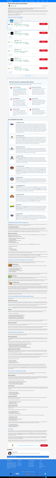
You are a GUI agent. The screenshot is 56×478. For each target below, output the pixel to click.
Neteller (14, 105)
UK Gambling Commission (16, 90)
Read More (13, 454)
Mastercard (32, 301)
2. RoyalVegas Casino (20, 135)
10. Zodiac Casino (19, 213)
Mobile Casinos (20, 465)
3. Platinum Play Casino (20, 146)
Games (47, 1)
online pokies (21, 265)
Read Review (37, 445)
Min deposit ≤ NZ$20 (27, 20)
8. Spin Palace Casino (20, 194)
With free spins (16, 20)
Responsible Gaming (42, 466)
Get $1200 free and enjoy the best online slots (26, 445)
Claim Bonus (44, 445)
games (33, 104)
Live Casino (19, 462)
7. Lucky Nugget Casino (20, 185)
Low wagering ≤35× (21, 20)
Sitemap (40, 467)
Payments (37, 1)
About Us (40, 462)
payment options (23, 99)
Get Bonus (43, 23)
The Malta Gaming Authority (22, 89)
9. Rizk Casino (18, 204)
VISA (29, 301)
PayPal (22, 104)
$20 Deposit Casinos (31, 466)
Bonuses (42, 1)
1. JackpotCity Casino (20, 122)
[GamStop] (10, 473)
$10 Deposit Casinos (31, 465)
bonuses (38, 89)
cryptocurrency (19, 323)
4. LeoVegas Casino (19, 156)
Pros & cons (10, 46)
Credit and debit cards (11, 306)
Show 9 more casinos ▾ (28, 75)
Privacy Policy (41, 465)
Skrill (24, 104)
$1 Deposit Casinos (31, 462)
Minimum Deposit (31, 1)
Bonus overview (10, 27)
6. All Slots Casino (19, 177)
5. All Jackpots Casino (20, 166)
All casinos (11, 20)
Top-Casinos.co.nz (10, 462)
